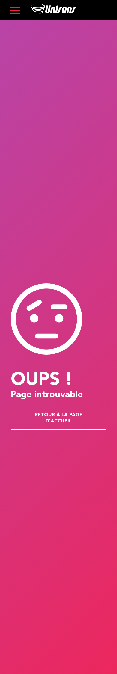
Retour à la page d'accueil (58, 418)
